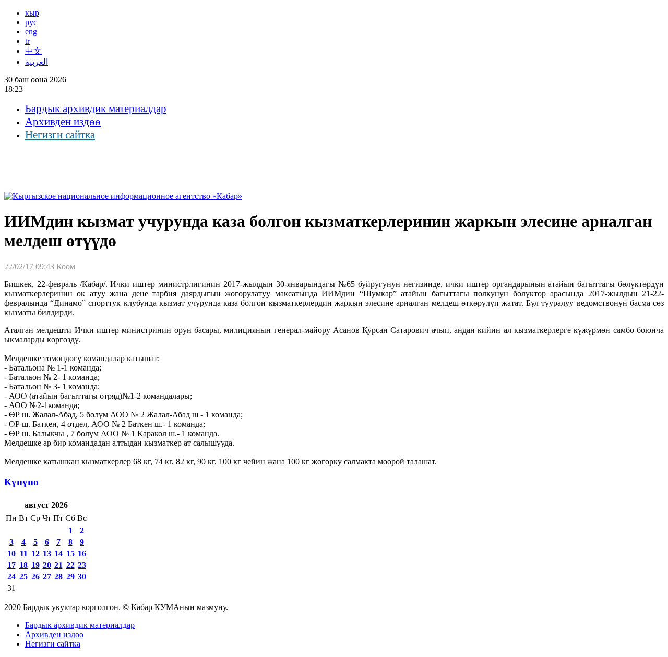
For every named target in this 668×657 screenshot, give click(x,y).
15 (70, 553)
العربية (36, 61)
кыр (32, 12)
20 (47, 564)
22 (70, 564)
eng (31, 31)
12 (35, 553)
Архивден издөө (63, 121)
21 (58, 564)
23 (82, 564)
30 (82, 576)
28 (58, 576)
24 (11, 576)
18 (23, 564)
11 (24, 553)
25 (23, 576)
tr (27, 41)
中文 (33, 50)
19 (35, 564)
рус (31, 22)
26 (35, 576)
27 (47, 576)
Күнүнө (21, 481)
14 (58, 553)
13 (47, 553)
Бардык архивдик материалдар (95, 108)
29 (70, 576)
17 (11, 564)
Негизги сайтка (60, 134)
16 (82, 553)
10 (11, 553)
